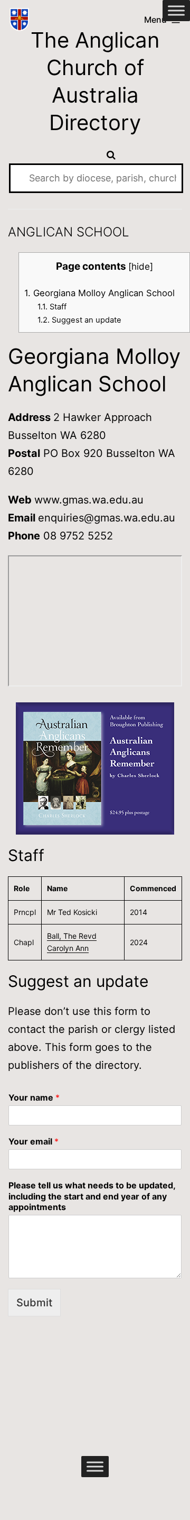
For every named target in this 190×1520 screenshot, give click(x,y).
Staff (51, 307)
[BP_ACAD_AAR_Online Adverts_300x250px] (95, 768)
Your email (33, 1141)
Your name (34, 1097)
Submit (34, 1302)
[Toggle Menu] (176, 10)
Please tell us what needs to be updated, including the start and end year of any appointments (91, 1196)
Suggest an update (79, 320)
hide (140, 266)
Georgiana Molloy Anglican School (99, 293)
